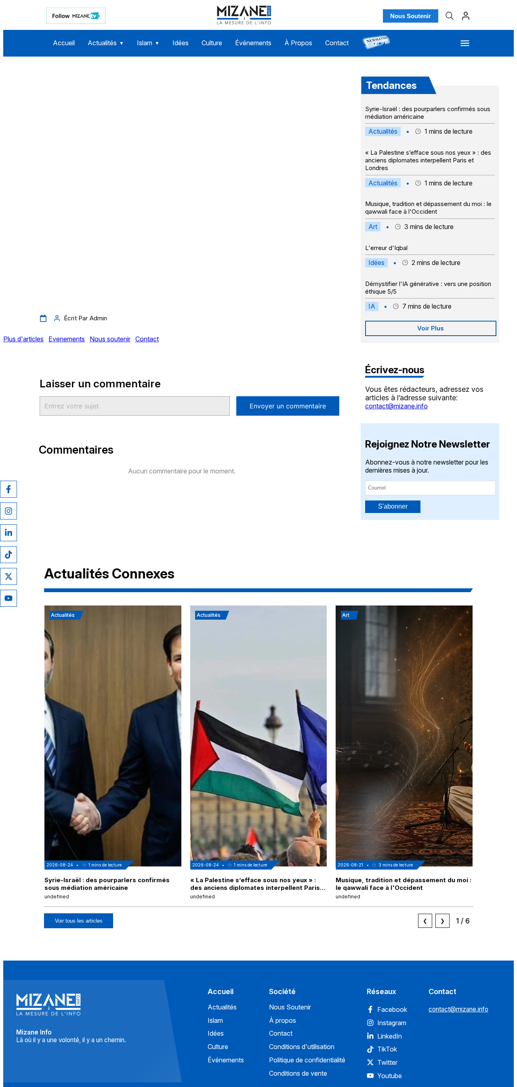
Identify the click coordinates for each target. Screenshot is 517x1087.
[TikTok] (8, 554)
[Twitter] (8, 576)
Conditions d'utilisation (301, 1047)
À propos (282, 1020)
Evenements (66, 339)
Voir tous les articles (79, 921)
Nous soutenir (110, 339)
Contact (337, 43)
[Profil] (466, 16)
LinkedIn (389, 1036)
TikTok (387, 1049)
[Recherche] (449, 16)
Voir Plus (430, 328)
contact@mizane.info (396, 406)
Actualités (106, 43)
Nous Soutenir (410, 16)
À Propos (298, 43)
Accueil (64, 43)
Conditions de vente (298, 1073)
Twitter (387, 1062)
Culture (212, 43)
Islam (148, 43)
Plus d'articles (23, 339)
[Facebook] (8, 489)
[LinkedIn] (8, 532)
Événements (253, 43)
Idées (180, 43)
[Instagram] (8, 511)
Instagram (391, 1023)
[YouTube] (8, 598)
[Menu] (465, 43)
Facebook (392, 1009)
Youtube (389, 1076)
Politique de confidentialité (307, 1060)
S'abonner (393, 506)
